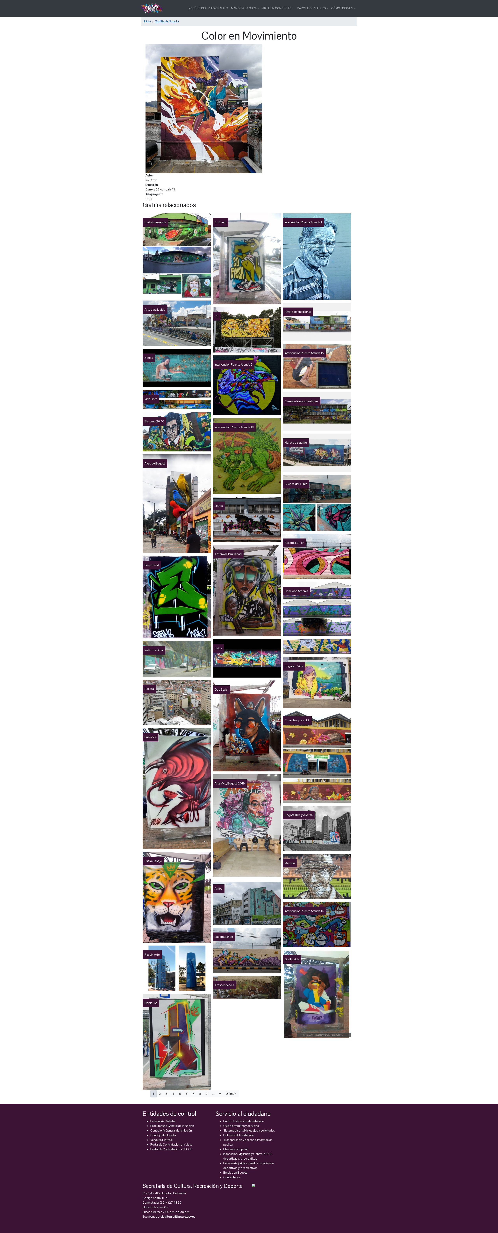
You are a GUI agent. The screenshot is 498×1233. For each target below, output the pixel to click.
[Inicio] (153, 8)
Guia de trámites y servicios (241, 1126)
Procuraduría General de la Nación (172, 1126)
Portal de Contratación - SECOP (171, 1149)
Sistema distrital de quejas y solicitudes (249, 1130)
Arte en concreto (277, 8)
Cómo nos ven (342, 8)
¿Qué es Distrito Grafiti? (208, 8)
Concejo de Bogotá (163, 1135)
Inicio (147, 21)
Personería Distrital (162, 1121)
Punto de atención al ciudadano (243, 1121)
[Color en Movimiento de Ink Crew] (204, 108)
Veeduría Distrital (161, 1140)
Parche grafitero (311, 8)
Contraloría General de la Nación (171, 1130)
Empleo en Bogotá (235, 1172)
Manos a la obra (244, 8)
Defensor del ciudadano (238, 1135)
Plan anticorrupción (235, 1149)
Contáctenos (232, 1177)
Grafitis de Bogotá (167, 21)
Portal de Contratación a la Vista (171, 1144)
